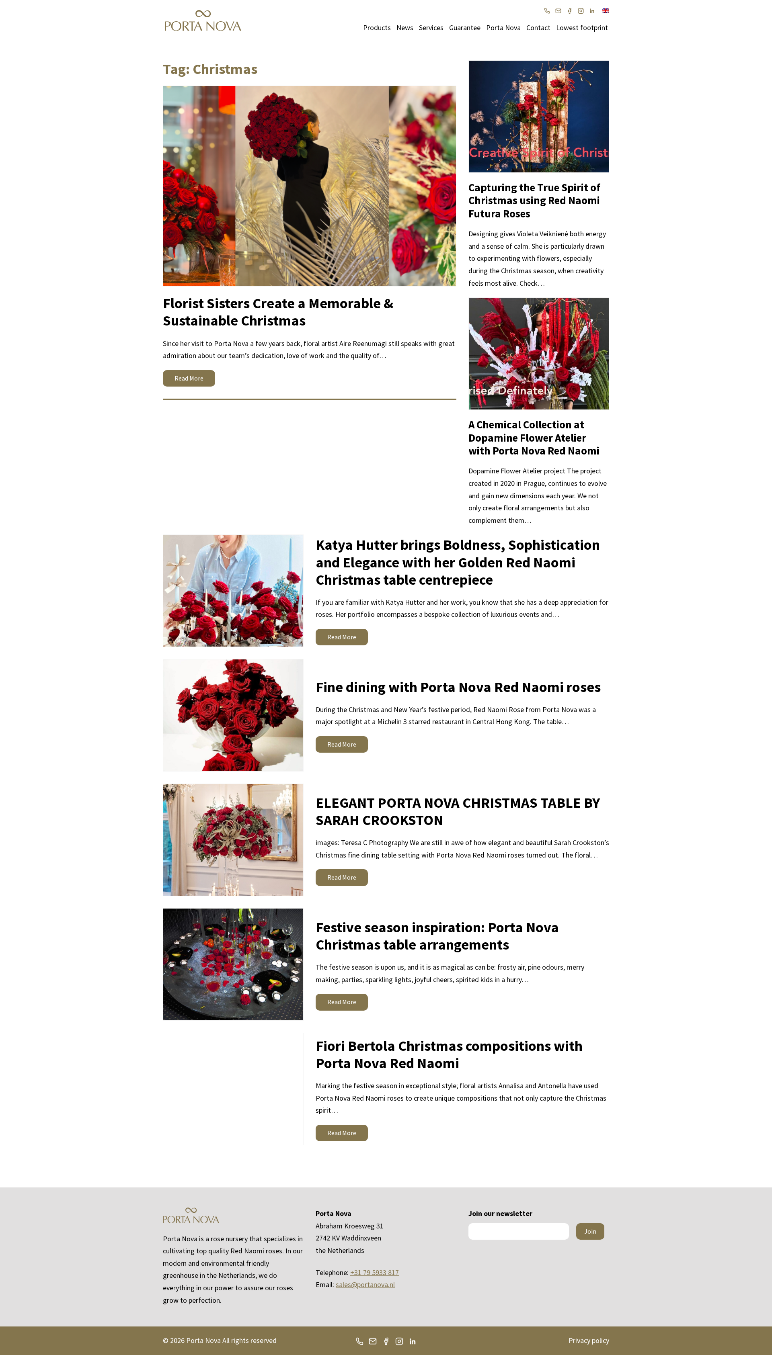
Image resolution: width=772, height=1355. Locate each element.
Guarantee (464, 27)
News (404, 27)
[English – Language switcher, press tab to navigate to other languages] (605, 10)
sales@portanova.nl (365, 1284)
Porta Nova (503, 27)
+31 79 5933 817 (374, 1272)
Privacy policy (589, 1340)
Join (590, 1231)
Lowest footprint (582, 27)
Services (431, 27)
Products (377, 27)
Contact (538, 27)
